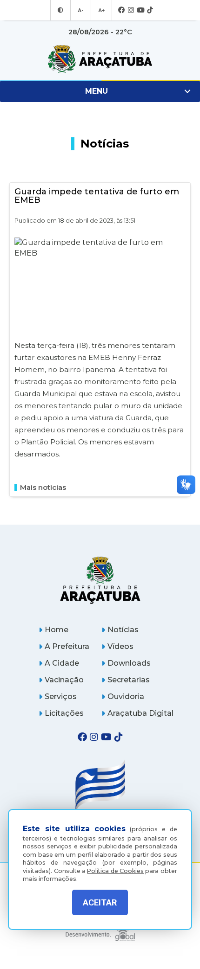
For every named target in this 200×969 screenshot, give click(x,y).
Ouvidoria (125, 696)
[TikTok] (150, 10)
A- (81, 10)
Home (56, 629)
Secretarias (128, 679)
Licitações (64, 713)
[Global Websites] (100, 932)
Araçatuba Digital (140, 713)
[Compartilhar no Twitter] (181, 451)
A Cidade (62, 663)
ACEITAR (100, 902)
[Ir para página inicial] (100, 59)
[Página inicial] (100, 580)
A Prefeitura (67, 646)
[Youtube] (140, 10)
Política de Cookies (115, 870)
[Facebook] (122, 10)
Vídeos (120, 646)
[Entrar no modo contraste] (60, 10)
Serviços (61, 696)
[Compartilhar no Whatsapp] (181, 466)
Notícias (123, 629)
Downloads (129, 663)
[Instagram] (131, 10)
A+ (101, 10)
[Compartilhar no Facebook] (181, 435)
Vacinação (64, 679)
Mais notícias (43, 487)
